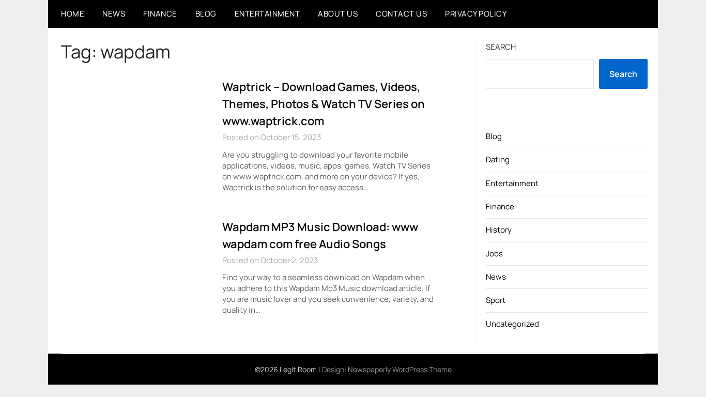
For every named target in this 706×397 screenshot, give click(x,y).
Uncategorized (512, 323)
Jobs (494, 253)
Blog (206, 13)
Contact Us (401, 13)
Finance (160, 13)
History (499, 229)
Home (72, 13)
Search (501, 46)
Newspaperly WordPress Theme (400, 369)
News (113, 13)
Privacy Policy (476, 13)
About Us (338, 13)
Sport (495, 300)
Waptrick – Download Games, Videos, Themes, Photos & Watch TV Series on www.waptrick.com (323, 104)
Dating (498, 159)
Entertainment (267, 13)
